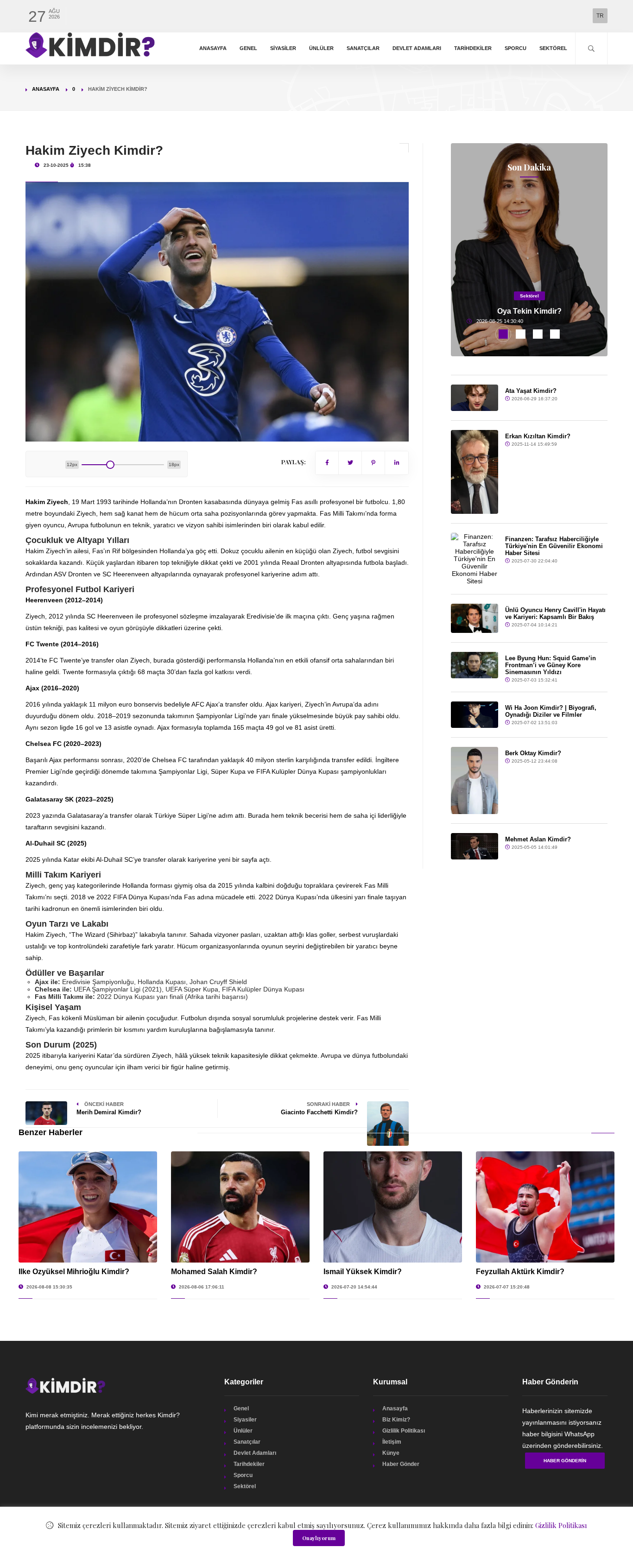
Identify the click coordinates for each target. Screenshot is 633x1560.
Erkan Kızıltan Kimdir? (537, 436)
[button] (503, 334)
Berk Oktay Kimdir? (533, 753)
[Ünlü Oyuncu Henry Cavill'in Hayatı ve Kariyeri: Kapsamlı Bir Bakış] (474, 618)
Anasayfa (213, 48)
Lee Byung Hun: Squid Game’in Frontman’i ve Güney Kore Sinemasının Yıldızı (550, 665)
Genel (248, 48)
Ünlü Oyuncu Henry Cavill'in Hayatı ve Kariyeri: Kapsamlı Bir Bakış (555, 613)
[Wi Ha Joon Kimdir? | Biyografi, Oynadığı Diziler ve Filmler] (474, 714)
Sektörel (553, 48)
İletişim (391, 1442)
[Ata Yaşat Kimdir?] (474, 398)
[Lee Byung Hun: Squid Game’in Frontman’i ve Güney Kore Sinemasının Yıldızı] (474, 665)
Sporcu (515, 48)
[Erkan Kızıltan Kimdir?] (474, 472)
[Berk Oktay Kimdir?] (474, 780)
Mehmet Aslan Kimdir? (538, 839)
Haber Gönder (400, 1464)
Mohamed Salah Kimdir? (214, 1272)
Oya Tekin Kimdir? (529, 311)
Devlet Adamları (416, 48)
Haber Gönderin (565, 1460)
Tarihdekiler (473, 48)
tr (600, 16)
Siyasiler (283, 48)
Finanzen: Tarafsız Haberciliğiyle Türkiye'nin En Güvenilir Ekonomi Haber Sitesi (554, 546)
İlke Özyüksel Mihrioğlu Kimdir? (74, 1272)
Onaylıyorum (318, 1538)
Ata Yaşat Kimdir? (531, 390)
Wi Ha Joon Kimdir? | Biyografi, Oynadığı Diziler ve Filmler (550, 711)
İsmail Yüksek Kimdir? (362, 1272)
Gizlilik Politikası (403, 1430)
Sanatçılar (363, 48)
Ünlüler (321, 48)
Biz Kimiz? (396, 1419)
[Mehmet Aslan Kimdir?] (474, 846)
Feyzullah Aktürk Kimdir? (520, 1272)
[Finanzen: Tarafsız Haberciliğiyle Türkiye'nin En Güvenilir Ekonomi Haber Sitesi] (474, 559)
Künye (390, 1453)
